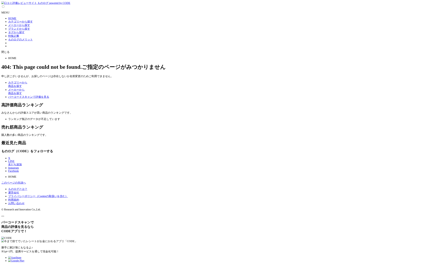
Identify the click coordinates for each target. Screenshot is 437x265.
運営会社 (13, 192)
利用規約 (13, 199)
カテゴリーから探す (20, 21)
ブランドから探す (19, 28)
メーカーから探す (19, 25)
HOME (12, 18)
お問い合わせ (16, 203)
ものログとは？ (17, 189)
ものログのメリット (20, 39)
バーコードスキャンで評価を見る (28, 96)
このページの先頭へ (13, 182)
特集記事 (13, 35)
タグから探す (16, 32)
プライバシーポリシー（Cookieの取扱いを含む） (38, 196)
